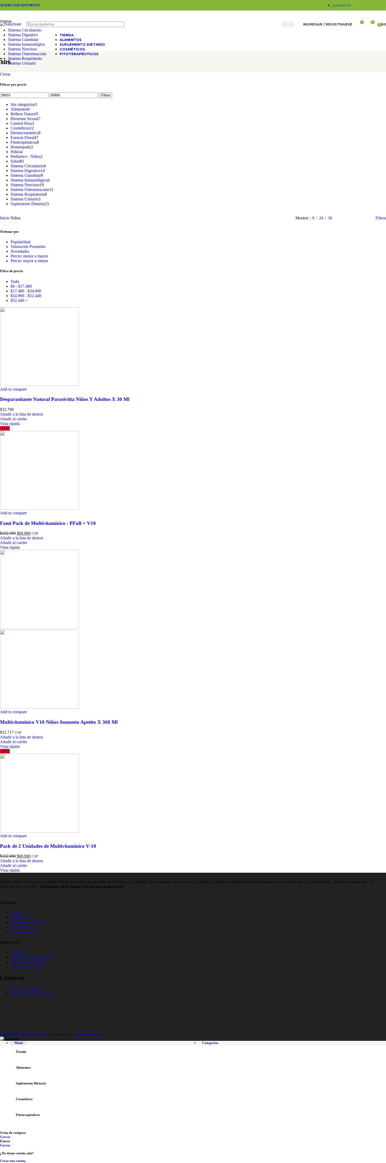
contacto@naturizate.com (32, 993)
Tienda (16, 913)
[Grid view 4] (365, 218)
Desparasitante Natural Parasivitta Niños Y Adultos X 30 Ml (64, 399)
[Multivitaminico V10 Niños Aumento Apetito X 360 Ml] (39, 627)
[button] (13, 419)
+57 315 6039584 (25, 989)
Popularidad (20, 242)
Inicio (5, 218)
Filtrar (105, 95)
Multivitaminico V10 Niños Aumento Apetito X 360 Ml (59, 722)
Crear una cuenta (13, 1161)
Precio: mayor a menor (29, 261)
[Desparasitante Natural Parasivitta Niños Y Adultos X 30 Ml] (39, 384)
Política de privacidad (28, 962)
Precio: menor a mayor (29, 256)
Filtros (380, 218)
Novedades (20, 251)
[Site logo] (10, 24)
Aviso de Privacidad (27, 966)
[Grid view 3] (355, 218)
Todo (15, 281)
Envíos (16, 952)
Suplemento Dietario (28, 922)
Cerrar (5, 74)
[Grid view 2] (345, 218)
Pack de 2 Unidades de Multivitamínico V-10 (48, 846)
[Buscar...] (288, 24)
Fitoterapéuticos (24, 931)
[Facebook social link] (360, 5)
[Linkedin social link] (366, 5)
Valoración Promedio (28, 246)
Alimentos (19, 917)
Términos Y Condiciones (31, 957)
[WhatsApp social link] (373, 5)
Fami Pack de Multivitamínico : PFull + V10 (48, 523)
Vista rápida (10, 423)
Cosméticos (20, 927)
